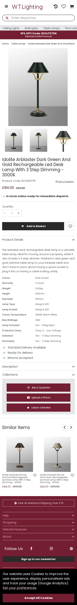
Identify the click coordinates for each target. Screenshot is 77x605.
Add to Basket (36, 226)
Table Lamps (51, 28)
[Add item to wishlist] (70, 226)
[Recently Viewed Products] (56, 6)
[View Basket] (71, 6)
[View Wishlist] (64, 6)
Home (5, 43)
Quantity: (8, 206)
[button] (2, 87)
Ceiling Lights (11, 28)
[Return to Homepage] (27, 6)
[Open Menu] (6, 6)
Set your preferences (19, 588)
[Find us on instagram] (51, 549)
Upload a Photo (40, 397)
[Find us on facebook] (31, 549)
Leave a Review (40, 407)
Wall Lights (31, 28)
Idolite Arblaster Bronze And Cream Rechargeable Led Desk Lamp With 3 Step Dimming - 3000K (54, 478)
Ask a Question (66, 181)
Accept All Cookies (38, 598)
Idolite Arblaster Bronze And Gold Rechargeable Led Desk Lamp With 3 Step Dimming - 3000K (16, 478)
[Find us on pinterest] (71, 549)
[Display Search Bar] (48, 4)
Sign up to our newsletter (38, 559)
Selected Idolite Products (38, 35)
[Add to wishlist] (35, 475)
